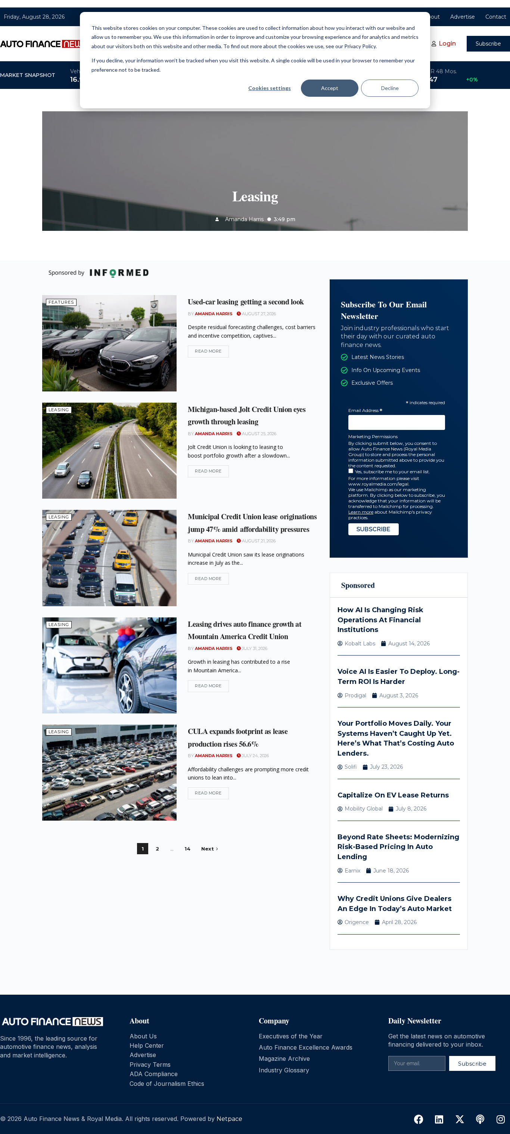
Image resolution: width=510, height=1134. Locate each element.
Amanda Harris (214, 313)
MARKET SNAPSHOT (27, 75)
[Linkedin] (439, 1119)
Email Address (365, 411)
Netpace (229, 1118)
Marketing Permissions (373, 436)
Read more (212, 350)
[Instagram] (500, 1119)
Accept (329, 88)
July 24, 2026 (255, 755)
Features (61, 302)
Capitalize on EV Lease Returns (393, 795)
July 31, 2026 (254, 648)
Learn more (360, 512)
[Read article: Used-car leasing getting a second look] (109, 343)
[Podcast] (480, 1119)
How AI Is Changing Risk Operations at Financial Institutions (380, 620)
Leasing (59, 409)
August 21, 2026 (258, 540)
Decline (390, 88)
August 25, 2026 (258, 433)
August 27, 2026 (258, 313)
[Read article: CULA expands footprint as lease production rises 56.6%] (109, 773)
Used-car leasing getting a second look (247, 301)
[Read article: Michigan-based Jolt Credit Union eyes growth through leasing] (109, 451)
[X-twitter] (459, 1119)
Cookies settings (269, 88)
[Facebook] (418, 1119)
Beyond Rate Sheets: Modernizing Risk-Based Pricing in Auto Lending (398, 847)
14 (187, 849)
